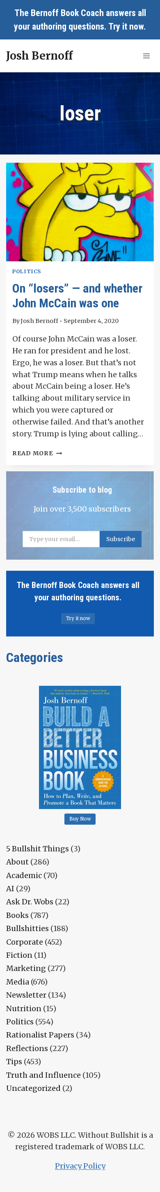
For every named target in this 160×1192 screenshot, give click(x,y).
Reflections (27, 1048)
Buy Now (80, 819)
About (17, 862)
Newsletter (26, 995)
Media (17, 982)
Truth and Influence (43, 1075)
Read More (37, 453)
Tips (14, 1061)
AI (10, 888)
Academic (24, 875)
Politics (26, 271)
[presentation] (80, 212)
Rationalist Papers (40, 1035)
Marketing (26, 968)
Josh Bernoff (39, 321)
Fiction (19, 955)
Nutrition (23, 1008)
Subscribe (120, 539)
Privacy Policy (80, 1166)
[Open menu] (146, 55)
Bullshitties (27, 928)
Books (17, 915)
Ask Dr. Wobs (29, 901)
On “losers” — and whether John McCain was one (77, 295)
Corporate (24, 942)
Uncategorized (33, 1088)
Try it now (126, 26)
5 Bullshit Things (37, 848)
